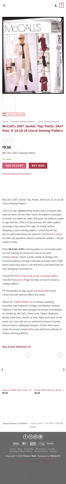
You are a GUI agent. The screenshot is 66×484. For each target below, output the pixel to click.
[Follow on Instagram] (30, 437)
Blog (20, 449)
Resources (17, 280)
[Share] (21, 466)
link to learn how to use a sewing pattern (36, 276)
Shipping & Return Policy (21, 451)
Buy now (38, 165)
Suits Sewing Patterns (48, 121)
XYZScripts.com (48, 461)
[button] (4, 5)
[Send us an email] (35, 437)
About (13, 449)
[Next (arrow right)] (12, 479)
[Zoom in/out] (3, 466)
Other (31, 329)
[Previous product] (11, 140)
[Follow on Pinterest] (40, 437)
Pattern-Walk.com (23, 302)
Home (5, 121)
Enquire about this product (16, 174)
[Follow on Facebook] (25, 437)
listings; (14, 257)
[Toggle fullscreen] (12, 466)
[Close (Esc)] (30, 466)
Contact (51, 449)
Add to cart (14, 165)
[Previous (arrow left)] (3, 479)
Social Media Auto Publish (21, 461)
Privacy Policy (41, 451)
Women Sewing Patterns (23, 121)
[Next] (58, 55)
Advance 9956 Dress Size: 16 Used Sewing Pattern (27, 390)
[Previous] (7, 55)
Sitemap (53, 451)
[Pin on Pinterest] (10, 181)
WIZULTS (55, 456)
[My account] (55, 5)
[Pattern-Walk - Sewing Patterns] (33, 5)
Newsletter (43, 291)
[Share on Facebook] (5, 181)
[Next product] (5, 140)
